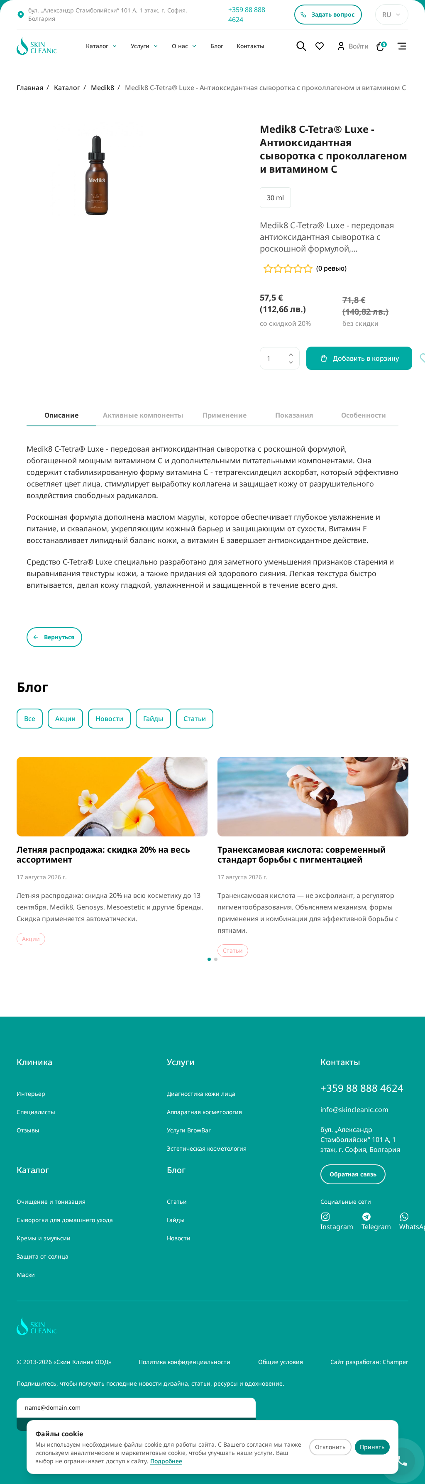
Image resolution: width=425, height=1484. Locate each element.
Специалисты (36, 1112)
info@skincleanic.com (354, 1109)
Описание (61, 415)
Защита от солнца (42, 1256)
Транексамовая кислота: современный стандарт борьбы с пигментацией (301, 855)
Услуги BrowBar (189, 1130)
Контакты (250, 46)
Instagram (336, 1226)
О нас (180, 46)
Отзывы (28, 1130)
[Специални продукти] (322, 46)
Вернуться (59, 637)
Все (29, 718)
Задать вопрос (333, 14)
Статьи (194, 718)
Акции (65, 718)
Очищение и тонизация (51, 1201)
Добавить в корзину (366, 358)
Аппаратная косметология (204, 1112)
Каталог (97, 46)
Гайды (153, 718)
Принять (372, 1447)
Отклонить (330, 1447)
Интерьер (31, 1094)
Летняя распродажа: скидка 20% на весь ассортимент (103, 855)
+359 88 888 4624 (246, 14)
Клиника (34, 1062)
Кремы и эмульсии (44, 1238)
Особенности (363, 415)
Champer (395, 1362)
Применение (225, 415)
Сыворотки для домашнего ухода (65, 1220)
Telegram (376, 1226)
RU (386, 14)
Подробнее (166, 1461)
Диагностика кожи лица (201, 1094)
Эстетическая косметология (207, 1148)
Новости (109, 718)
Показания (294, 415)
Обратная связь (353, 1174)
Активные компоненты (143, 415)
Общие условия (280, 1362)
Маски (26, 1275)
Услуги (140, 46)
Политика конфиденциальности (184, 1362)
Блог (216, 46)
